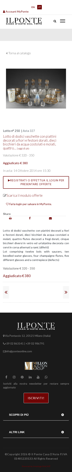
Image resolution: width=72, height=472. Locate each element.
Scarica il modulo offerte (24, 195)
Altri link (17, 432)
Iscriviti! (36, 398)
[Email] (50, 218)
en (33, 7)
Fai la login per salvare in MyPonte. (30, 204)
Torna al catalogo (19, 53)
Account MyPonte (17, 11)
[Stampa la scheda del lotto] (10, 218)
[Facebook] (30, 218)
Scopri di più (19, 414)
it (39, 7)
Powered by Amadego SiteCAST (36, 466)
